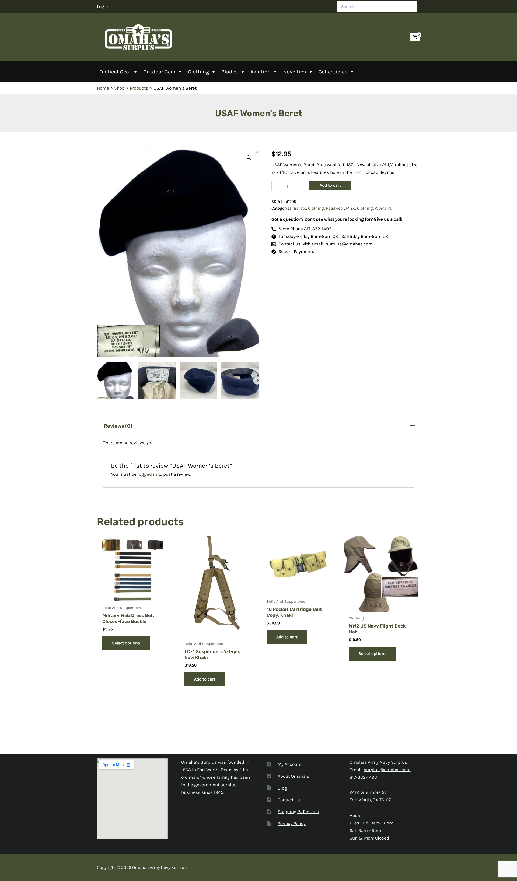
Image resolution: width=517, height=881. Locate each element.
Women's (383, 208)
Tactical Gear (115, 72)
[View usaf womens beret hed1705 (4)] (198, 380)
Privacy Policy (292, 823)
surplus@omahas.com (387, 769)
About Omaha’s (293, 776)
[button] (249, 158)
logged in (147, 474)
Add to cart (330, 185)
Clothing (198, 72)
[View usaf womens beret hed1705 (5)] (157, 380)
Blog (282, 788)
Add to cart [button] (204, 679)
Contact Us (289, 799)
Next (257, 380)
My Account (290, 764)
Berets (300, 208)
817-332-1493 (363, 777)
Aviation (260, 72)
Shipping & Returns (298, 811)
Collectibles (333, 72)
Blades (229, 72)
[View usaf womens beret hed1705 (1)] (115, 380)
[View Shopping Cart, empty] (415, 37)
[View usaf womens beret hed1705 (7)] (239, 380)
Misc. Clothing (359, 208)
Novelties (294, 72)
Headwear (335, 208)
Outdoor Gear (159, 72)
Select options (126, 643)
